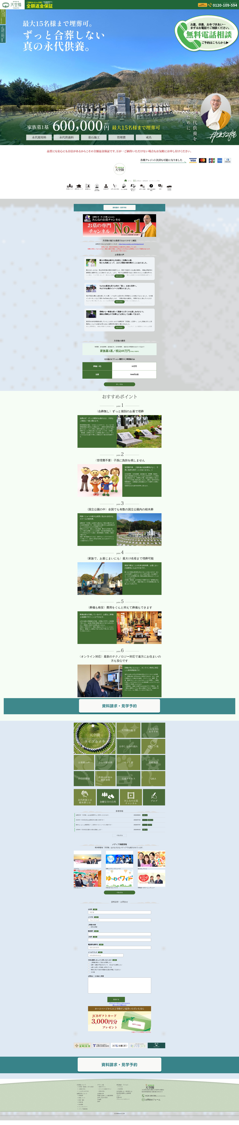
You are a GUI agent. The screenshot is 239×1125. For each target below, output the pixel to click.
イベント (145, 820)
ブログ (150, 824)
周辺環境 (120, 1089)
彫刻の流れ (102, 1091)
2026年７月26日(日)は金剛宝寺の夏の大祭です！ (90, 820)
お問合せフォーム (152, 1100)
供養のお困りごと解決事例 (105, 1095)
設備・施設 (81, 1100)
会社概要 (81, 1104)
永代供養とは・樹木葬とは (124, 1091)
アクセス (120, 1086)
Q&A (98, 1101)
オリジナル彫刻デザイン (105, 1089)
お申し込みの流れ (102, 1097)
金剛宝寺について (82, 1093)
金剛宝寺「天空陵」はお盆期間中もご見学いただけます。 (93, 815)
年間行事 (81, 1102)
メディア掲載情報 (83, 1109)
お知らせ (145, 815)
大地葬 (99, 1099)
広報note (119, 1097)
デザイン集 (100, 1085)
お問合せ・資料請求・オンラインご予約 (148, 181)
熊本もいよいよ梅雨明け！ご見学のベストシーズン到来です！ (94, 824)
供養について (82, 1097)
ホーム (130, 181)
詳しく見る (119, 384)
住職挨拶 (81, 1095)
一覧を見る (119, 835)
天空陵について (81, 1085)
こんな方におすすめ (84, 1091)
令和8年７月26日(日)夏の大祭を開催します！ (89, 829)
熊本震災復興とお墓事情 (124, 1093)
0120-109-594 (155, 1096)
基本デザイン (102, 1086)
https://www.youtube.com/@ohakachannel (131, 244)
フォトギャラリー (83, 1106)
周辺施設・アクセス (122, 1085)
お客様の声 (100, 1093)
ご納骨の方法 (82, 1089)
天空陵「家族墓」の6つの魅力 (86, 1086)
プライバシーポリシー (123, 1099)
